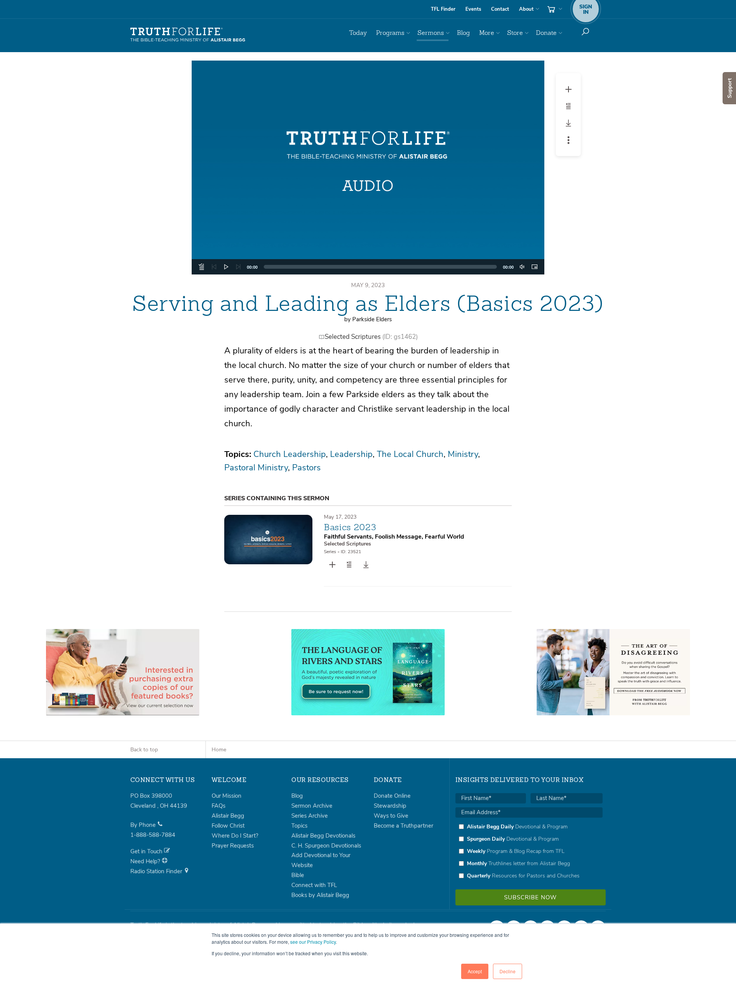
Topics (299, 826)
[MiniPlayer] (534, 267)
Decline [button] (507, 971)
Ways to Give (391, 816)
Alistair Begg (228, 816)
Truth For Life (187, 34)
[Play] (226, 267)
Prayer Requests (233, 845)
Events (473, 9)
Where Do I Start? (235, 836)
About (526, 9)
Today (358, 33)
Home (219, 749)
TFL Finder (443, 9)
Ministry (463, 454)
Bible (297, 875)
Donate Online (392, 796)
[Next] (238, 267)
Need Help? (146, 861)
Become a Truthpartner (403, 826)
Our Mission (227, 796)
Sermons (430, 33)
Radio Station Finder (157, 871)
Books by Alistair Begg (320, 895)
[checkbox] (529, 851)
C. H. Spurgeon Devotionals (326, 845)
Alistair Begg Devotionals (323, 836)
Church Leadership (289, 454)
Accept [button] (475, 971)
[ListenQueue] (201, 267)
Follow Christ (228, 826)
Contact (500, 9)
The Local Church (410, 454)
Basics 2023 (350, 527)
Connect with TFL (314, 885)
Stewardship (390, 806)
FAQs (218, 806)
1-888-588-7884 (152, 835)
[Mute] (522, 267)
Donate (546, 33)
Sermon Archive (311, 806)
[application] (368, 266)
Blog (463, 33)
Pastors (306, 467)
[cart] (554, 9)
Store (515, 33)
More (486, 33)
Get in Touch (147, 851)
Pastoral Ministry (256, 467)
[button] (368, 167)
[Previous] (214, 267)
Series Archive (309, 816)
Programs (390, 33)
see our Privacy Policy (313, 941)
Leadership (351, 454)
